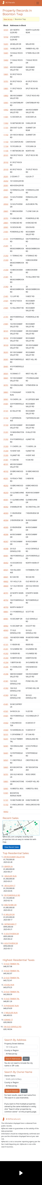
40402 (5, 563)
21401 (5, 296)
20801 (5, 223)
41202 (5, 653)
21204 (5, 270)
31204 (5, 451)
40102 (5, 471)
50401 (5, 753)
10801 (5, 88)
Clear (26, 1059)
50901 (5, 788)
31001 (5, 404)
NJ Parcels (10, 3)
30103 (5, 345)
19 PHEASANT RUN (11, 1006)
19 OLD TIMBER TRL (11, 971)
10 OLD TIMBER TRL (11, 964)
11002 (5, 123)
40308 (5, 548)
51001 (5, 793)
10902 (5, 110)
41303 (5, 695)
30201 (5, 352)
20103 (5, 169)
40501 (5, 570)
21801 (5, 324)
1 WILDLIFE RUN (9, 876)
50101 (5, 734)
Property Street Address (14, 1043)
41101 (5, 644)
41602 (5, 723)
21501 (5, 301)
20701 (5, 218)
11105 (5, 151)
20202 (5, 181)
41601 (5, 716)
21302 (5, 286)
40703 (5, 607)
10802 (5, 95)
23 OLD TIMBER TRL (11, 992)
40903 (5, 630)
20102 (5, 162)
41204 (5, 662)
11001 (5, 117)
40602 (5, 581)
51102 (5, 804)
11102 (5, 135)
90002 (5, 812)
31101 (5, 411)
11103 (5, 142)
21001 (5, 232)
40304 (5, 520)
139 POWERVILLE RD (11, 895)
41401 (5, 704)
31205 (5, 455)
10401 (5, 53)
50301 (5, 746)
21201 (5, 246)
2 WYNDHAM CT (9, 924)
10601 (5, 74)
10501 (5, 67)
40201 (5, 478)
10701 (5, 81)
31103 (5, 425)
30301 (5, 359)
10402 (5, 60)
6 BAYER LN (7, 866)
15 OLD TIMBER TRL (11, 999)
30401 (5, 366)
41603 (5, 730)
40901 (5, 619)
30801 (5, 392)
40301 (5, 500)
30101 (5, 331)
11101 (5, 127)
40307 (5, 541)
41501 (5, 711)
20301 (5, 185)
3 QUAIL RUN (8, 985)
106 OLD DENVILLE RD (12, 1026)
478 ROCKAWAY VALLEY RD (14, 857)
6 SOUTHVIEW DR (10, 943)
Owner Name (9, 1075)
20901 (5, 227)
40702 (5, 600)
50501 (5, 760)
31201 (5, 432)
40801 (5, 612)
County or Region (11, 1050)
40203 (5, 492)
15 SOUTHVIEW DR (11, 934)
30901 (5, 399)
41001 (5, 637)
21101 (5, 239)
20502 (5, 204)
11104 (5, 146)
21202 (5, 255)
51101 (5, 800)
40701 (5, 593)
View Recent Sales (11, 847)
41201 (5, 649)
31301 (5, 460)
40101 (5, 464)
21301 (5, 277)
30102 (5, 338)
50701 (5, 774)
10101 (5, 30)
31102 (5, 418)
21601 (5, 308)
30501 (5, 373)
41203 (5, 658)
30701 (5, 385)
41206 (5, 674)
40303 (5, 513)
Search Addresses (13, 1059)
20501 (5, 197)
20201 (5, 176)
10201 (5, 44)
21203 (5, 260)
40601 (5, 577)
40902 (5, 626)
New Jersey (8, 19)
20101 (5, 155)
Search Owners (12, 1091)
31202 (5, 439)
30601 (5, 378)
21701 (5, 317)
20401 (5, 190)
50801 (5, 781)
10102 (5, 37)
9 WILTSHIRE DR (9, 905)
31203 (5, 446)
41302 (5, 688)
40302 (5, 507)
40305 (5, 527)
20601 (5, 211)
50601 (5, 767)
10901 (5, 102)
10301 (5, 48)
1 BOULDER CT (9, 885)
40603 (5, 586)
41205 (5, 667)
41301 (5, 681)
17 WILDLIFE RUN (10, 1013)
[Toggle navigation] (38, 3)
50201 (5, 739)
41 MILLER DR (9, 914)
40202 (5, 485)
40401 (5, 556)
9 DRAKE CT (8, 1019)
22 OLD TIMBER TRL (11, 978)
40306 (5, 534)
